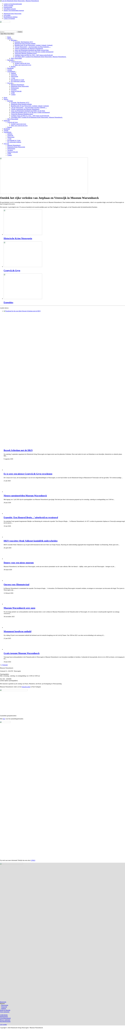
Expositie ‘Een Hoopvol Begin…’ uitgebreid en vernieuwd (31, 517)
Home (9, 37)
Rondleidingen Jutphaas (10, 17)
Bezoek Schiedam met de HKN (18, 450)
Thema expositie (8, 5)
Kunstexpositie (8, 7)
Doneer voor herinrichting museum (14, 10)
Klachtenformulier (5, 1021)
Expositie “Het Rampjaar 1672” (24, 42)
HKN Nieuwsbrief (16, 58)
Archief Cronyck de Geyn (22, 63)
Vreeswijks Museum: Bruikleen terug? (26, 53)
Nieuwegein (14, 76)
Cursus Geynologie (9, 18)
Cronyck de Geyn (16, 61)
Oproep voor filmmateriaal (16, 584)
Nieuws (9, 38)
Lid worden (7, 15)
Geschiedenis (11, 71)
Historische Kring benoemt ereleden (25, 43)
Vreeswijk (14, 75)
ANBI (13, 93)
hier (4, 719)
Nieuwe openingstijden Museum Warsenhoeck (25, 495)
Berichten (14, 40)
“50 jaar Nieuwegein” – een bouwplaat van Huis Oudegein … (33, 47)
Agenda (9, 70)
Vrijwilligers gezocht (10, 9)
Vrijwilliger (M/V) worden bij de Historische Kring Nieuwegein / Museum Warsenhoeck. (40, 56)
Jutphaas (13, 73)
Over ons (10, 83)
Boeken (13, 66)
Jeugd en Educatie (16, 91)
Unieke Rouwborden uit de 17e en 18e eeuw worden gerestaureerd (34, 52)
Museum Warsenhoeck (17, 84)
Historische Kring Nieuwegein (12, 13)
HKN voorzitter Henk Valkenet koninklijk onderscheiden (30, 541)
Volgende (5, 665)
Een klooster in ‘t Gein (17, 79)
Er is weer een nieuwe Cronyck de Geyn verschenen (28, 474)
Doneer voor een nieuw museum (19, 562)
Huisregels (3, 1002)
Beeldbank (10, 68)
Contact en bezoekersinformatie (13, 4)
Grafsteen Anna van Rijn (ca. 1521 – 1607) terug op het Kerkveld (34, 55)
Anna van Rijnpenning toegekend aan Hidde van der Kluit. (32, 50)
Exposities (8, 302)
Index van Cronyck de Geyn (23, 65)
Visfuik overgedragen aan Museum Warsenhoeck (29, 48)
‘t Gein (13, 78)
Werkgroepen (15, 88)
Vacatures (14, 89)
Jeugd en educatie (5, 1010)
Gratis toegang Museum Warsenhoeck (22, 653)
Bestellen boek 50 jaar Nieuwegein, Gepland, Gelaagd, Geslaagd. (34, 45)
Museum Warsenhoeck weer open (19, 608)
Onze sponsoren (4, 1012)
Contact (13, 94)
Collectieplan (4, 1015)
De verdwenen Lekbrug (18, 81)
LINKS (33, 860)
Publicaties (10, 60)
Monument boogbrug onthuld (17, 631)
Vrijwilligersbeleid (5, 1018)
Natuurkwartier (26, 687)
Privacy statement (5, 1020)
